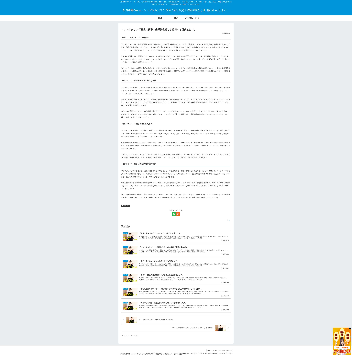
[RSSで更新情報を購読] (178, 214)
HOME (209, 350)
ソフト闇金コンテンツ (225, 350)
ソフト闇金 (126, 205)
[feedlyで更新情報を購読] (174, 214)
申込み (215, 350)
